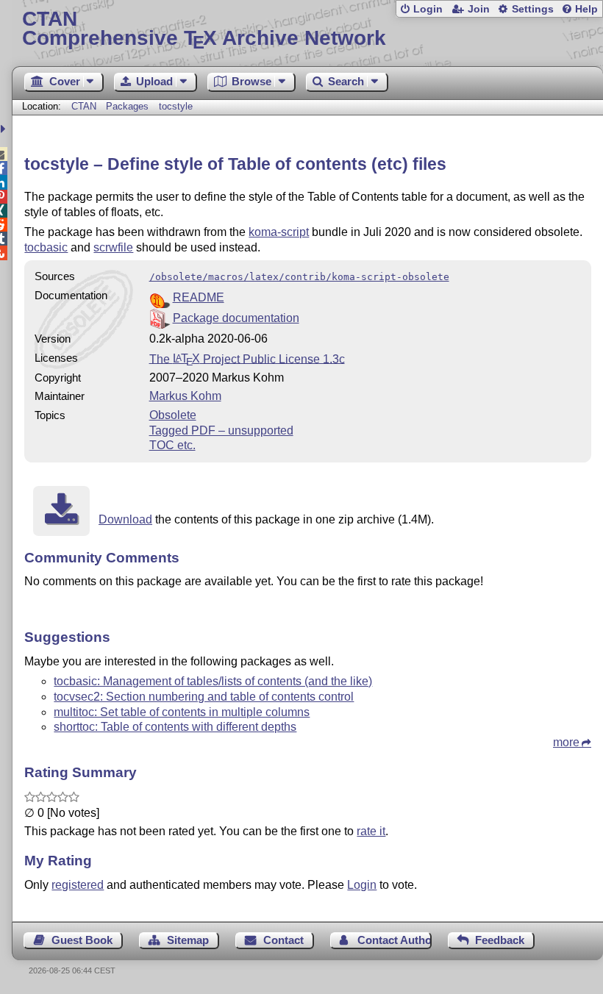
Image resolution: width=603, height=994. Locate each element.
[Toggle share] (5, 129)
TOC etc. (172, 445)
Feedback (499, 940)
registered (77, 885)
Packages (128, 106)
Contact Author (394, 940)
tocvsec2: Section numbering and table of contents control (204, 696)
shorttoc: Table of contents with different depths (175, 727)
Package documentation (236, 318)
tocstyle (176, 106)
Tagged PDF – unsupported (221, 430)
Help (586, 9)
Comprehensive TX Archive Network (204, 29)
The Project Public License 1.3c (247, 358)
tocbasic (46, 247)
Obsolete (172, 415)
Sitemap (188, 940)
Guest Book (82, 940)
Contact (283, 940)
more (566, 742)
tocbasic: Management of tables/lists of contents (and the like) (213, 681)
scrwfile (113, 247)
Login (428, 9)
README (198, 297)
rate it (371, 831)
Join (479, 9)
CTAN (83, 106)
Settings (533, 9)
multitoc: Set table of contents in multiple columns (182, 712)
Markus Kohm (185, 396)
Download (125, 519)
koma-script (279, 232)
